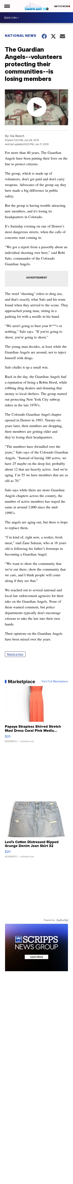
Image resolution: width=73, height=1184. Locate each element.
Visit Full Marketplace (55, 681)
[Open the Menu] (7, 6)
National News (20, 36)
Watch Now (61, 6)
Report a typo (15, 654)
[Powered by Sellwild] (62, 920)
